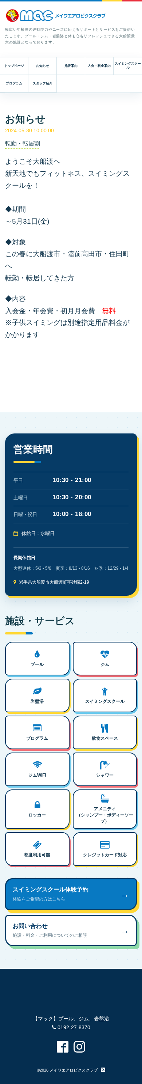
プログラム (14, 83)
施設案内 (71, 66)
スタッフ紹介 (42, 83)
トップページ (14, 66)
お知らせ (42, 66)
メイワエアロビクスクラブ (74, 1070)
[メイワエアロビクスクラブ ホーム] (56, 16)
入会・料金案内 (99, 66)
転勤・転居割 (22, 143)
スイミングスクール (128, 65)
